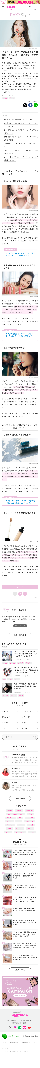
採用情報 (36, 1042)
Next (35, 598)
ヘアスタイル (29, 821)
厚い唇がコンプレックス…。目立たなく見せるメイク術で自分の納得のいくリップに (20, 254)
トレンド (9, 821)
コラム (4, 728)
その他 (24, 728)
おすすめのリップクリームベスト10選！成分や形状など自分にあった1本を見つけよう (20, 502)
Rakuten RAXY (11, 8)
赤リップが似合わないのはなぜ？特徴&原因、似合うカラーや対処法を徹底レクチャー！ (19, 336)
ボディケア (26, 717)
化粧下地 (28, 663)
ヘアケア (5, 723)
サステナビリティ (24, 1051)
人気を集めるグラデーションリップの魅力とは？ (21, 119)
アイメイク (6, 717)
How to (5, 98)
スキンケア (6, 711)
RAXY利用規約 (11, 1020)
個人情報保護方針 (14, 1042)
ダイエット (19, 828)
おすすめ (12, 663)
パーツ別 (31, 825)
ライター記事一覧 (20, 625)
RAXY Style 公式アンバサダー (16, 814)
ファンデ (8, 832)
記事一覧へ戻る (20, 634)
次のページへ (20, 587)
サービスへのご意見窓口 (24, 1020)
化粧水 (9, 828)
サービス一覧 (5, 1051)
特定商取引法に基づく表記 (19, 1023)
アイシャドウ (30, 818)
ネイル (24, 723)
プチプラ (21, 825)
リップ (12, 98)
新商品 (17, 679)
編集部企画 (29, 810)
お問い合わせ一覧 (14, 1051)
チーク (21, 695)
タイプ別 (20, 663)
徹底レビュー (10, 818)
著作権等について (26, 1042)
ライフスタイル (20, 832)
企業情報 (4, 1042)
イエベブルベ (10, 825)
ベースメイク (13, 95)
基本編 (30, 814)
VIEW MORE (20, 798)
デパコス (13, 695)
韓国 (4, 679)
